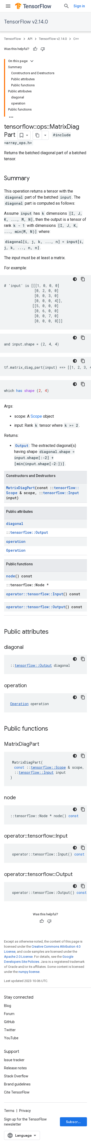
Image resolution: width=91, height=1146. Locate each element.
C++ (76, 39)
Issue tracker (14, 1060)
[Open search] (66, 6)
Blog (7, 1006)
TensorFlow (12, 39)
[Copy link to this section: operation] (32, 686)
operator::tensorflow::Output (35, 606)
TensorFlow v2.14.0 (26, 22)
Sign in (79, 6)
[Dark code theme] (75, 279)
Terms (9, 1111)
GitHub (9, 1022)
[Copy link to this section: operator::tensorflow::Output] (78, 875)
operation (16, 541)
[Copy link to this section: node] (21, 798)
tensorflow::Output (29, 532)
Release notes (15, 1068)
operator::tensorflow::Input (34, 594)
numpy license (28, 972)
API (30, 39)
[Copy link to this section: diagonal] (29, 648)
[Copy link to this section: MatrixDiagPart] (44, 744)
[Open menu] (8, 6)
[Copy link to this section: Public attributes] (54, 632)
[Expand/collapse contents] (32, 61)
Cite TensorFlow (17, 1092)
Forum (9, 1014)
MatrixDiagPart (20, 487)
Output (21, 445)
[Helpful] (35, 49)
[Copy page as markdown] (37, 135)
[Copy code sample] (83, 279)
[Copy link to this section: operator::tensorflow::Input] (72, 836)
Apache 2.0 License (18, 956)
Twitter (10, 1030)
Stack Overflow (16, 1076)
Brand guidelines (17, 1084)
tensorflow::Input (61, 492)
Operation (16, 550)
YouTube (11, 1038)
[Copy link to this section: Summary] (35, 179)
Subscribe (74, 1122)
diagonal (14, 523)
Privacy (25, 1111)
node (10, 576)
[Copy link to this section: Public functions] (53, 729)
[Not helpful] (43, 49)
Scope (36, 416)
